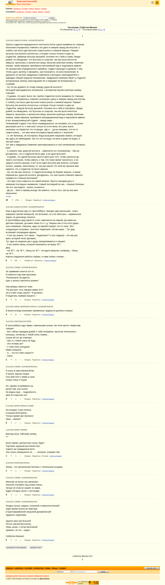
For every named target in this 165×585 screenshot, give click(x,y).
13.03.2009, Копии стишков (16, 430)
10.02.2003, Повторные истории (18, 321)
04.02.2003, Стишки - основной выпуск (21, 502)
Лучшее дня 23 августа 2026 (27, 1)
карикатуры (39, 568)
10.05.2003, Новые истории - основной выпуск (25, 40)
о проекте (29, 576)
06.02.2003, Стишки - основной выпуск (21, 267)
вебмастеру (38, 576)
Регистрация (26, 4)
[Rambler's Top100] (71, 583)
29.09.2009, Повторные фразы (18, 463)
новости (46, 576)
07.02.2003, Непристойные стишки (20, 406)
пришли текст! (152, 568)
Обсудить (28, 200)
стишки (44, 9)
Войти (19, 4)
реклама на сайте (12, 576)
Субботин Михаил (49, 200)
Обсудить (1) (28, 260)
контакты (22, 576)
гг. (77, 30)
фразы (37, 9)
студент (8, 196)
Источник (45, 456)
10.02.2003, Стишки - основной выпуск (21, 366)
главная (9, 568)
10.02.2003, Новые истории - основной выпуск (25, 207)
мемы (31, 9)
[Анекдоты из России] (10, 3)
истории (25, 9)
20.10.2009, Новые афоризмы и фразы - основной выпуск (29, 306)
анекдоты (17, 9)
